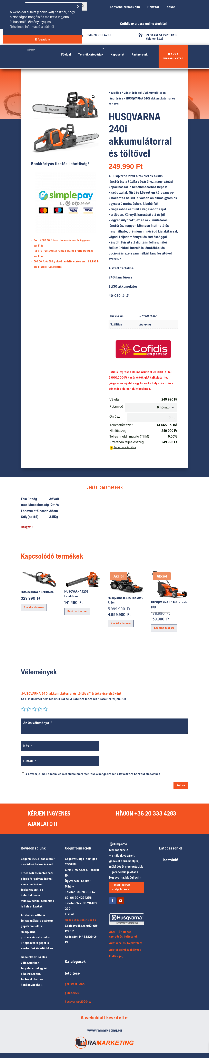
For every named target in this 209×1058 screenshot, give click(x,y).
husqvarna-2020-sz (78, 1001)
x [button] (78, 6)
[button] (93, 96)
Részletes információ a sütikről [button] (32, 26)
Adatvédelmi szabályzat (125, 949)
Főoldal (66, 54)
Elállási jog (116, 956)
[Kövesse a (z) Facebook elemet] (112, 900)
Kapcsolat (117, 54)
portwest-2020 (75, 984)
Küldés (181, 785)
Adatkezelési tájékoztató (125, 943)
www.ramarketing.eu (104, 1030)
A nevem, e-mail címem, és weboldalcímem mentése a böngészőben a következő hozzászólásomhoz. (93, 774)
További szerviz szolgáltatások (121, 887)
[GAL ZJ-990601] (65, 152)
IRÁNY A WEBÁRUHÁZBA (173, 56)
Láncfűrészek (133, 92)
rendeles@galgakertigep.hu (80, 919)
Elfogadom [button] (42, 39)
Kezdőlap (115, 92)
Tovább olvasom (34, 607)
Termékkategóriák (90, 54)
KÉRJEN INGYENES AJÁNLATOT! (49, 818)
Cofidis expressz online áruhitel (142, 23)
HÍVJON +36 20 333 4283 (146, 813)
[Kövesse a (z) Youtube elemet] (120, 900)
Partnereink (140, 54)
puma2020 (72, 993)
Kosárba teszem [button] (77, 611)
